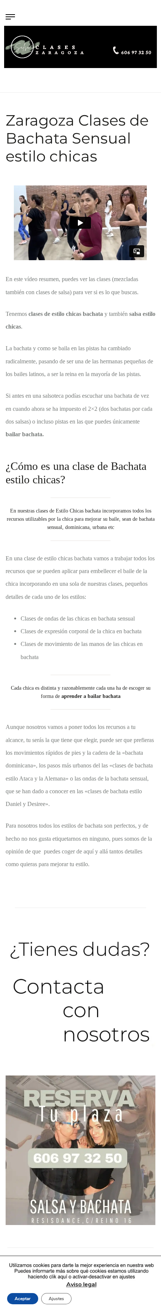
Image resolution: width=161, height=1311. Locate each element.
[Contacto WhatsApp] (80, 995)
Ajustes (56, 1299)
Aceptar (23, 1299)
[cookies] (81, 1271)
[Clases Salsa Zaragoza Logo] (80, 46)
